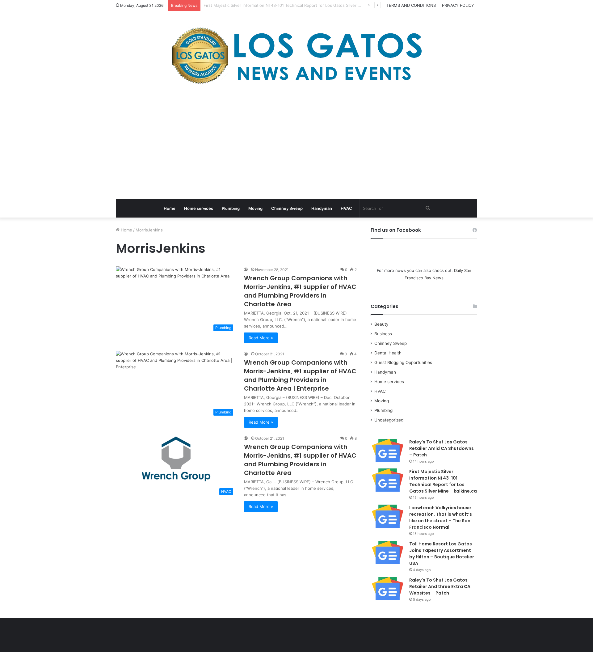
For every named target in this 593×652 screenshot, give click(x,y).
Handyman (321, 208)
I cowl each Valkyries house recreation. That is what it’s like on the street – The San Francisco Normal (440, 517)
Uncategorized (388, 419)
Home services (198, 208)
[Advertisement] (296, 143)
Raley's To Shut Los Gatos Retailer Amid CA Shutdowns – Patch (441, 448)
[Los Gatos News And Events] (296, 55)
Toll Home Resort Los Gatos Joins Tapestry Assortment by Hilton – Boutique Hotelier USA (441, 553)
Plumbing (231, 208)
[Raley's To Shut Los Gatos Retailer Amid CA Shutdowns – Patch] (388, 450)
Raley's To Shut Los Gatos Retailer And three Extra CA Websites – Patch (439, 586)
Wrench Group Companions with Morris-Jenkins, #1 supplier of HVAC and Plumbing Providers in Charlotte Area (300, 291)
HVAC (346, 208)
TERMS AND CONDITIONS (411, 5)
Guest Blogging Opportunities (403, 362)
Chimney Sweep (287, 208)
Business (383, 333)
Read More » (261, 337)
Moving (255, 208)
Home (169, 208)
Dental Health (388, 352)
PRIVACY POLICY (458, 5)
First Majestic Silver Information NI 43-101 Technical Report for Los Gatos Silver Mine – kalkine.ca (443, 481)
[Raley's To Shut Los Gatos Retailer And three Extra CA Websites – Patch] (388, 588)
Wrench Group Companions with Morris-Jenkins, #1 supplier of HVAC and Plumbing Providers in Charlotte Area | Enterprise (300, 375)
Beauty (381, 324)
